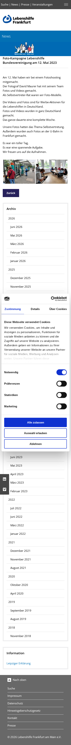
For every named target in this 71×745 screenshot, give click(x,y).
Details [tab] (35, 308)
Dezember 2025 (20, 278)
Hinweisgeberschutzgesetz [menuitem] (23, 711)
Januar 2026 (18, 261)
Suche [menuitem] (11, 688)
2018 (11, 628)
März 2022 (17, 525)
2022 (11, 500)
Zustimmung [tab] (13, 308)
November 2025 (20, 287)
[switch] (61, 383)
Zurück (11, 193)
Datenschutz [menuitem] (15, 703)
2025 (11, 269)
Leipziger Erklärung (19, 663)
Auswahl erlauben (35, 433)
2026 (11, 218)
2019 (11, 602)
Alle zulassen (35, 422)
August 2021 (18, 568)
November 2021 (20, 559)
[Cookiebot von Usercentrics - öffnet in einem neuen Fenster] (51, 298)
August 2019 (18, 619)
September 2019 (20, 610)
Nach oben (19, 680)
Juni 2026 (16, 227)
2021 (11, 542)
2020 (11, 576)
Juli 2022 (15, 508)
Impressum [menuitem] (14, 696)
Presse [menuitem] (11, 725)
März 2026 (17, 244)
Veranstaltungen (42, 4)
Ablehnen (35, 443)
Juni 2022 (16, 517)
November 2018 (20, 636)
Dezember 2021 (20, 551)
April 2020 (16, 593)
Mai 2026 (16, 235)
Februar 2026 (18, 252)
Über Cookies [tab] (58, 308)
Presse (25, 4)
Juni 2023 (16, 457)
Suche (4, 4)
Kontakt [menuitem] (12, 718)
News (14, 4)
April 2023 (16, 474)
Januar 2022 (18, 534)
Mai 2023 (16, 465)
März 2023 (17, 483)
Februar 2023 (18, 491)
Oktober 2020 (19, 585)
